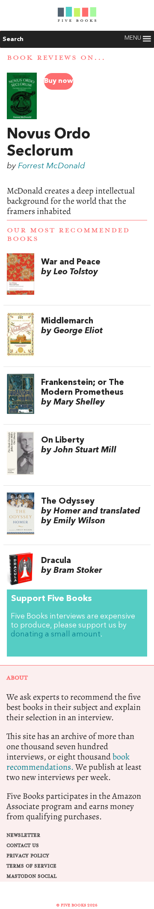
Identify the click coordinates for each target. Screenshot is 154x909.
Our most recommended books (68, 234)
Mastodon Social (31, 876)
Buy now (58, 81)
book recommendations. (68, 762)
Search (13, 39)
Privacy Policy (27, 856)
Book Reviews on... (56, 57)
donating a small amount (56, 634)
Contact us (22, 845)
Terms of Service (31, 866)
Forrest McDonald (51, 166)
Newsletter (23, 835)
